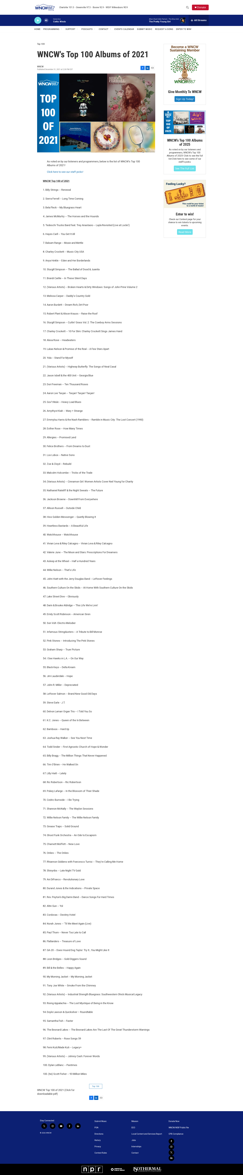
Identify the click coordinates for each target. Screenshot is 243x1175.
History (97, 1140)
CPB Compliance (176, 1134)
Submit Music (144, 29)
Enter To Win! (184, 29)
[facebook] (171, 1141)
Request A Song (164, 29)
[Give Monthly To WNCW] (185, 65)
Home (37, 29)
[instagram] (171, 1147)
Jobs (133, 1140)
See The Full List (184, 168)
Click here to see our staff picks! (65, 171)
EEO (133, 1128)
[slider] (50, 20)
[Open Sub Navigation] (61, 29)
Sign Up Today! (185, 99)
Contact (103, 29)
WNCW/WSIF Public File (179, 1128)
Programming (51, 29)
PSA (96, 1128)
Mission (134, 1121)
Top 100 (41, 44)
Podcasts (87, 29)
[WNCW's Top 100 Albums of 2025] (185, 122)
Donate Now (174, 1121)
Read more (184, 232)
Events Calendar (124, 29)
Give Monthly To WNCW (185, 92)
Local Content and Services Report (146, 1134)
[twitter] (171, 1152)
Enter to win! (185, 214)
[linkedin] (171, 1158)
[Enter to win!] (185, 194)
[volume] (46, 20)
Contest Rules (100, 1153)
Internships (136, 1147)
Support (70, 29)
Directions (98, 1134)
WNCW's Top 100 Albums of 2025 (185, 142)
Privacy (97, 1147)
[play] (38, 20)
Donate (201, 7)
